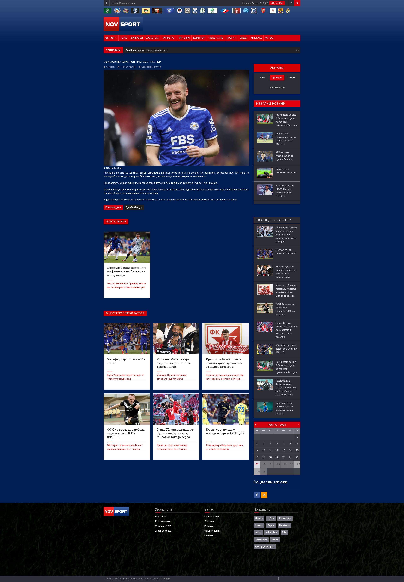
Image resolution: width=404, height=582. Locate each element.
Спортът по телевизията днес (286, 170)
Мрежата (256, 38)
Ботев (275, 539)
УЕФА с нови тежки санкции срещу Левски (285, 156)
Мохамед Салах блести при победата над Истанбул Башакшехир (171, 379)
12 (277, 450)
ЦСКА (271, 518)
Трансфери (261, 539)
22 (297, 457)
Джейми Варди (134, 207)
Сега (262, 77)
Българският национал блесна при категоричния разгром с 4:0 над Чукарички (225, 379)
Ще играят (277, 77)
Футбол (109, 38)
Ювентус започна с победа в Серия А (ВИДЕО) (286, 349)
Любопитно (216, 38)
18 (270, 457)
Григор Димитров (264, 546)
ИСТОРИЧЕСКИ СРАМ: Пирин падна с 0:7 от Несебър (165, 50)
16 (256, 457)
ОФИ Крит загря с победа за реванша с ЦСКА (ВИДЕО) (286, 309)
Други (230, 38)
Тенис (123, 38)
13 (283, 450)
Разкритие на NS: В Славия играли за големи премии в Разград (286, 120)
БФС (284, 532)
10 (263, 450)
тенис (258, 532)
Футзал (269, 38)
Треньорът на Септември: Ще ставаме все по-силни (285, 408)
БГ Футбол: (131, 50)
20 (283, 457)
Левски (259, 518)
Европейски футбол (151, 67)
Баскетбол (152, 38)
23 (256, 464)
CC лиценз (165, 578)
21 (290, 457)
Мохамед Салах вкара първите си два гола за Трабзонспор (286, 271)
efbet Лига (271, 532)
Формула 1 (169, 38)
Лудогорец (285, 518)
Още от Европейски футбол (125, 313)
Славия (259, 525)
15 (297, 450)
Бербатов (284, 525)
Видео (244, 38)
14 (290, 450)
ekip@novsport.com (125, 3)
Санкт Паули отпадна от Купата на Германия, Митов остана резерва (286, 329)
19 (277, 457)
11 (270, 450)
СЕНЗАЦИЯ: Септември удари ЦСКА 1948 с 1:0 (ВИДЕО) (286, 138)
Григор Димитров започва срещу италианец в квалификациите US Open (286, 234)
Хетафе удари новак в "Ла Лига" (286, 251)
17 (263, 457)
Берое (271, 525)
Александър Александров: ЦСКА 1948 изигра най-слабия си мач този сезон (286, 387)
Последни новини (274, 220)
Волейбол (137, 38)
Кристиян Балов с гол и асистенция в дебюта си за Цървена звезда (286, 290)
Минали (292, 77)
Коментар (199, 38)
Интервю (184, 38)
